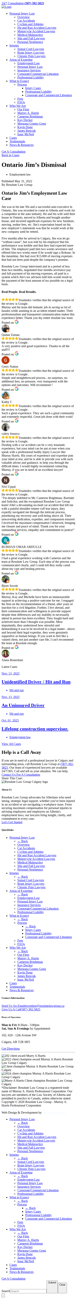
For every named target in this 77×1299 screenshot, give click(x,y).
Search (6, 1291)
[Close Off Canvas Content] (3, 1295)
